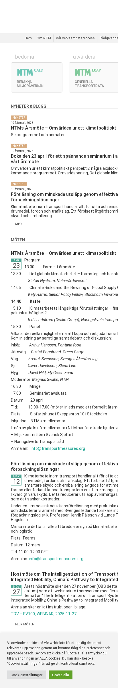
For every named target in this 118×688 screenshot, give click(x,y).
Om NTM (44, 38)
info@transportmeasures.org (58, 448)
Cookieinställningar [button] (26, 675)
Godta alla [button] (60, 675)
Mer (17, 224)
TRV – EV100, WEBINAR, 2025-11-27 (43, 614)
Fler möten (23, 624)
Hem (28, 38)
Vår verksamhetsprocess (75, 38)
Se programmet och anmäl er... (39, 134)
